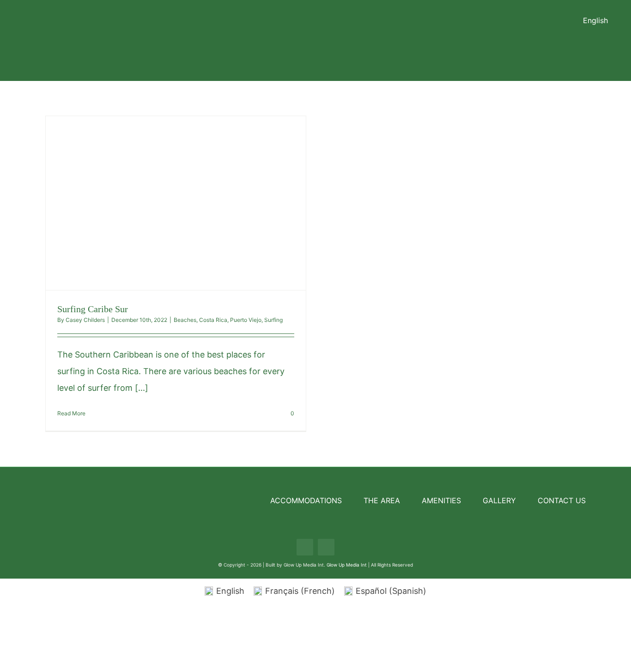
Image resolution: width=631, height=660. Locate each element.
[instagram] (326, 547)
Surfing (273, 319)
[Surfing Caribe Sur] (176, 203)
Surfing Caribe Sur (158, 203)
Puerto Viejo (245, 319)
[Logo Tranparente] (315, 8)
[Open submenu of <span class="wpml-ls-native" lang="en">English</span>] (612, 20)
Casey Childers (85, 319)
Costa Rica (213, 319)
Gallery (193, 203)
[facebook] (305, 547)
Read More (71, 413)
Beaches (185, 319)
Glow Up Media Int (347, 564)
